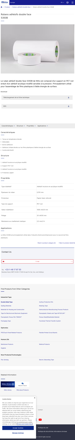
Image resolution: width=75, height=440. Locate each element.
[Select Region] (67, 2)
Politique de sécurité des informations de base (52, 431)
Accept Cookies (18, 428)
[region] (18, 417)
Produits (7, 7)
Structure (20, 126)
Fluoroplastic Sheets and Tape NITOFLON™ (52, 313)
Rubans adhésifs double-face (21, 7)
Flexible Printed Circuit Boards (48, 332)
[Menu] (72, 2)
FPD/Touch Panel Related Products (11, 332)
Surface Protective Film (46, 302)
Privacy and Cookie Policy (24, 424)
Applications (42, 126)
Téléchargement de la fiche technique (16, 97)
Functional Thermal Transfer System (50, 321)
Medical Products (44, 344)
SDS (4, 106)
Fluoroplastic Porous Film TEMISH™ (11, 317)
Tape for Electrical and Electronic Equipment (14, 313)
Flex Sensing (5, 359)
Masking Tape (43, 306)
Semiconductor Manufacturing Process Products (53, 309)
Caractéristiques (7, 126)
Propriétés (30, 126)
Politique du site (43, 428)
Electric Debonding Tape (46, 359)
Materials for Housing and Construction (12, 309)
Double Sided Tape (7, 302)
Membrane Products (7, 344)
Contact (40, 410)
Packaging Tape (6, 321)
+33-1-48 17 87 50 (12, 269)
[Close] (35, 398)
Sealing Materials (6, 306)
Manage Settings (18, 433)
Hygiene (3, 348)
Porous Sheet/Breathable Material (49, 317)
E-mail (37, 261)
